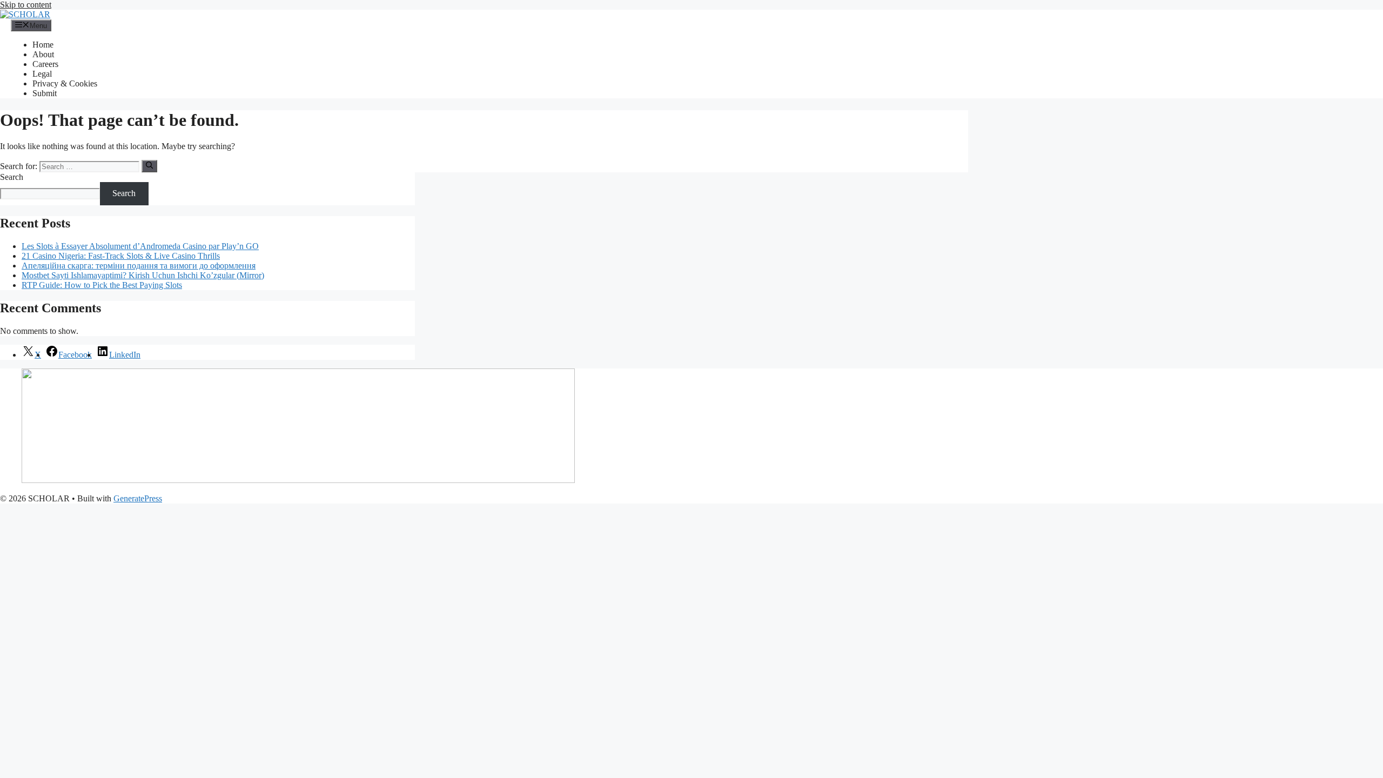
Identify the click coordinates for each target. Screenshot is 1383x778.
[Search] (149, 166)
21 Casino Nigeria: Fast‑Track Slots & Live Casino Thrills (121, 255)
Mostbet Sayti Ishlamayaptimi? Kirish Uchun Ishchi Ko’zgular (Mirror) (143, 275)
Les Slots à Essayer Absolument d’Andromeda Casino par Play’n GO (140, 246)
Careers (45, 64)
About (43, 54)
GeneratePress (137, 498)
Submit (44, 93)
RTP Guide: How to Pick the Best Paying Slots (102, 285)
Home (42, 44)
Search (11, 177)
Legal (42, 73)
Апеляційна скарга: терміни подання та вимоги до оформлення (139, 265)
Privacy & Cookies (64, 83)
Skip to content (25, 4)
